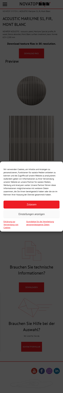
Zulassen (31, 204)
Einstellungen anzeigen (32, 214)
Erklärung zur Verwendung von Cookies (11, 224)
